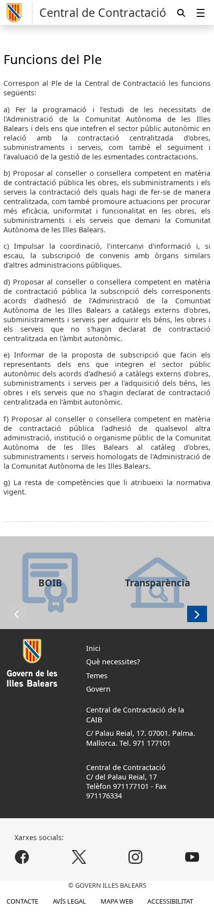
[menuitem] (201, 12)
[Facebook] (22, 857)
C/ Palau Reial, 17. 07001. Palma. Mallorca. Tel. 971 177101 (140, 738)
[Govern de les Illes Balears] (17, 12)
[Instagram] (135, 857)
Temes (96, 675)
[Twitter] (79, 857)
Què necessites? (113, 661)
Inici (93, 648)
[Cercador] (181, 12)
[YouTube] (192, 857)
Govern (98, 689)
